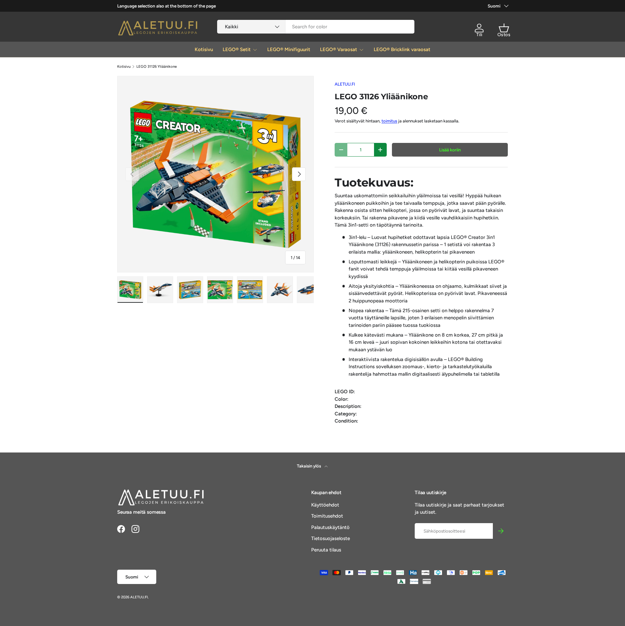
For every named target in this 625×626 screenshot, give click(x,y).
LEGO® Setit (237, 49)
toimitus (389, 120)
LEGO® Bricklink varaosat (402, 49)
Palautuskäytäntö (330, 527)
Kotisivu (204, 49)
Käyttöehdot (325, 505)
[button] (504, 28)
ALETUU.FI (345, 84)
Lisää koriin (450, 149)
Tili (479, 34)
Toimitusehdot (327, 516)
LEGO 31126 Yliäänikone (156, 66)
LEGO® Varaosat (338, 49)
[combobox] (316, 27)
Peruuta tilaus (326, 550)
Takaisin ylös (309, 465)
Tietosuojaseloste (330, 538)
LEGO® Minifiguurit (288, 49)
